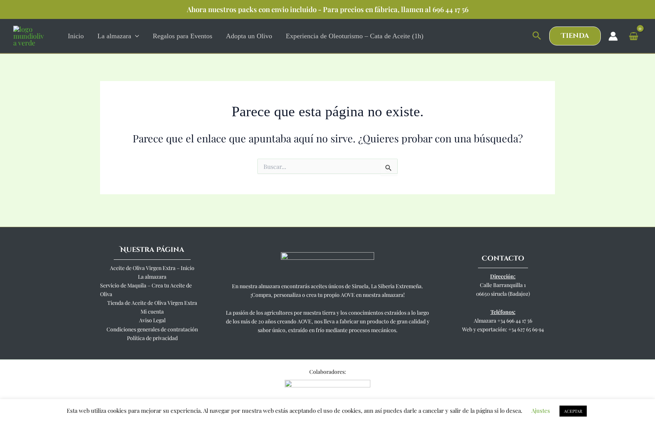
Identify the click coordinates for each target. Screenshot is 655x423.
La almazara (152, 276)
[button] (537, 36)
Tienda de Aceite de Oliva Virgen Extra (152, 302)
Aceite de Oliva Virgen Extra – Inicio (152, 268)
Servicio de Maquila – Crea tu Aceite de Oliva (146, 290)
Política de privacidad (152, 338)
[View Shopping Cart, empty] (633, 36)
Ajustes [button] (540, 410)
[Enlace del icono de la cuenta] (613, 36)
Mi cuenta (152, 311)
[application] (135, 36)
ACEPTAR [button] (573, 411)
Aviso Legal (152, 320)
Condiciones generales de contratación (152, 329)
